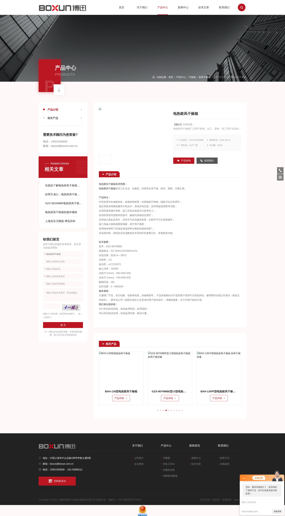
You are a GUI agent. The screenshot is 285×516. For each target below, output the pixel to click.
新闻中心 (183, 7)
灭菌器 (166, 458)
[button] (158, 410)
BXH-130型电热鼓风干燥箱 (115, 391)
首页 (121, 7)
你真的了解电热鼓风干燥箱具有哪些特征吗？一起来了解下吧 (64, 185)
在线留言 (224, 464)
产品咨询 (186, 160)
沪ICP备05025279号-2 (130, 499)
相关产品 (53, 118)
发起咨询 (277, 511)
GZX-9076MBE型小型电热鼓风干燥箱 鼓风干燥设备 (164, 391)
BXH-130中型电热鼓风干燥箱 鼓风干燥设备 (213, 391)
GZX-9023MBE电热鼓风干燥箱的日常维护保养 (64, 203)
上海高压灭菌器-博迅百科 (60, 221)
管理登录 (226, 499)
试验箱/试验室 (170, 476)
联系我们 (224, 7)
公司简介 (139, 458)
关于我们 (142, 7)
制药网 (216, 499)
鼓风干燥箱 (205, 77)
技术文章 (203, 7)
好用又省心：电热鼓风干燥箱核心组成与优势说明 (64, 194)
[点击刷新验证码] (71, 307)
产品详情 (113, 398)
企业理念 (139, 464)
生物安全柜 (169, 470)
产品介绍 (53, 109)
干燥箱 (192, 77)
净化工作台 (169, 464)
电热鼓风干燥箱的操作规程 (61, 212)
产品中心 (162, 7)
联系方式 (224, 458)
